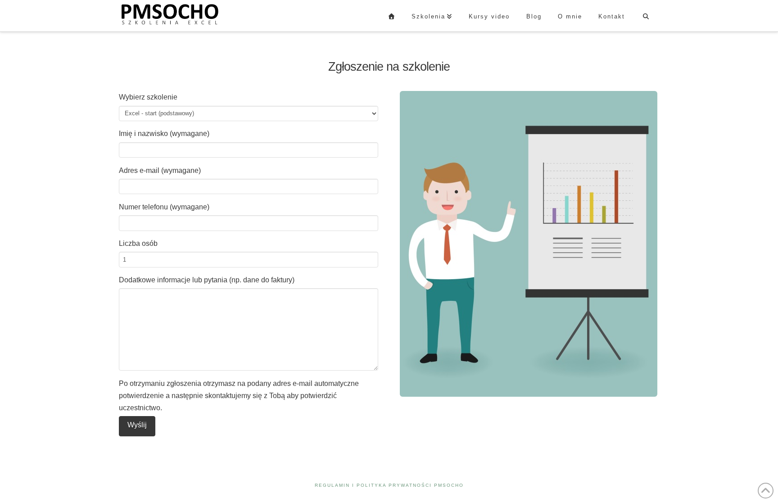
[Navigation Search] (646, 16)
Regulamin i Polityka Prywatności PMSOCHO (389, 485)
